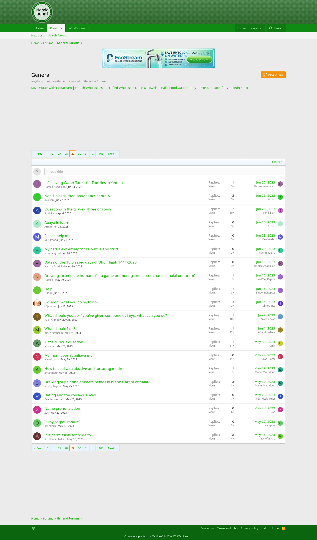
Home (39, 28)
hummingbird (52, 253)
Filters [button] (276, 162)
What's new (77, 28)
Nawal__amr (51, 359)
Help (48, 288)
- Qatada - (50, 306)
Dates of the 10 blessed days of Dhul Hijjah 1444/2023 (90, 262)
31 (86, 153)
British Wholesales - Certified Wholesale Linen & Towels (116, 87)
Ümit (272, 345)
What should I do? (59, 328)
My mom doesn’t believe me (68, 355)
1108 (100, 153)
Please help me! (58, 235)
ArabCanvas (268, 319)
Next (111, 153)
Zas (46, 412)
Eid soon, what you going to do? (71, 302)
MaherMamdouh (265, 372)
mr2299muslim (53, 333)
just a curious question (63, 341)
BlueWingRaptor (265, 279)
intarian (49, 200)
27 (59, 153)
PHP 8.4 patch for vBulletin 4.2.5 (224, 87)
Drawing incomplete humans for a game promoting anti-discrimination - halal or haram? (120, 275)
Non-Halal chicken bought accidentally (77, 195)
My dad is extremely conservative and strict (81, 248)
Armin (48, 226)
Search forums (57, 35)
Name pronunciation (62, 408)
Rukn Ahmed (52, 320)
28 (66, 153)
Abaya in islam (56, 222)
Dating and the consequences (70, 394)
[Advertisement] (158, 120)
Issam (48, 293)
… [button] (53, 153)
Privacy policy (249, 528)
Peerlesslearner (54, 399)
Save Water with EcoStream (51, 87)
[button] (89, 28)
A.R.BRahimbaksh (54, 439)
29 (72, 153)
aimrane (49, 346)
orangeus (50, 426)
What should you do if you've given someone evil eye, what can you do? (105, 315)
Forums (56, 28)
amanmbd (50, 373)
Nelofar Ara (268, 438)
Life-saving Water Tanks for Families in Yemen (83, 182)
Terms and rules (227, 528)
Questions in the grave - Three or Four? (77, 209)
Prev (39, 153)
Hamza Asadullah (55, 187)
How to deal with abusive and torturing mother (84, 368)
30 (79, 153)
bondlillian (269, 213)
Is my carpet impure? (62, 421)
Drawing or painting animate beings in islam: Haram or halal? (96, 381)
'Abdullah (49, 213)
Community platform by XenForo (158, 536)
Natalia (48, 280)
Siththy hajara (52, 386)
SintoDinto (269, 306)
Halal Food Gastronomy (178, 87)
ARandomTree (266, 332)
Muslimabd (51, 240)
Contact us (207, 528)
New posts (38, 35)
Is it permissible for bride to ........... (74, 434)
